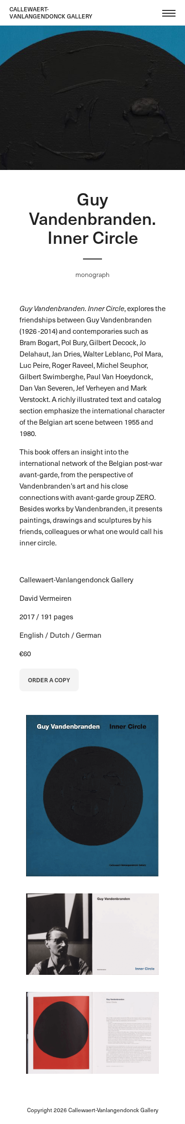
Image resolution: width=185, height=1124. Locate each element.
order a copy (49, 680)
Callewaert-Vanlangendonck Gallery (50, 12)
